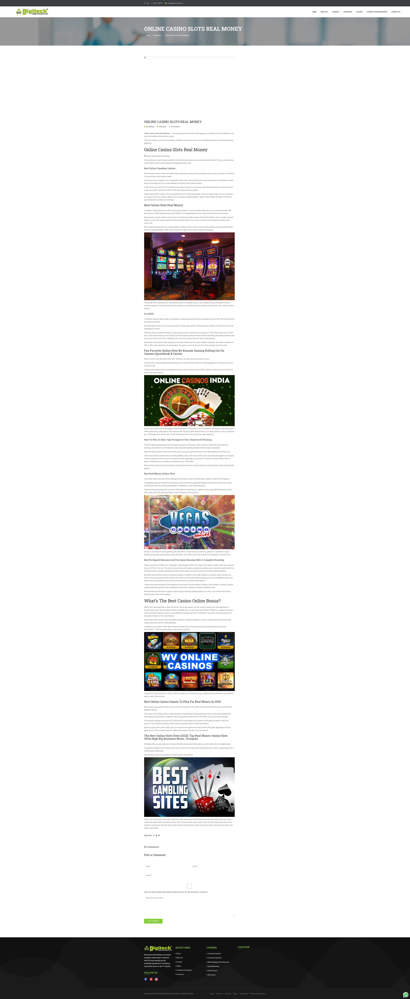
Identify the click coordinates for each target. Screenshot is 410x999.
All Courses (211, 975)
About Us (324, 12)
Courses (335, 12)
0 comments (175, 127)
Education (157, 35)
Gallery (360, 12)
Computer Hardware (214, 958)
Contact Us (180, 974)
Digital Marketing (213, 966)
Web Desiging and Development (218, 962)
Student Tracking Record (377, 12)
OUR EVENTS (347, 12)
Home (314, 12)
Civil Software (212, 970)
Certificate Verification (184, 970)
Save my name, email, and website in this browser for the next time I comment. (176, 892)
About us (179, 958)
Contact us (395, 12)
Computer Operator (214, 953)
